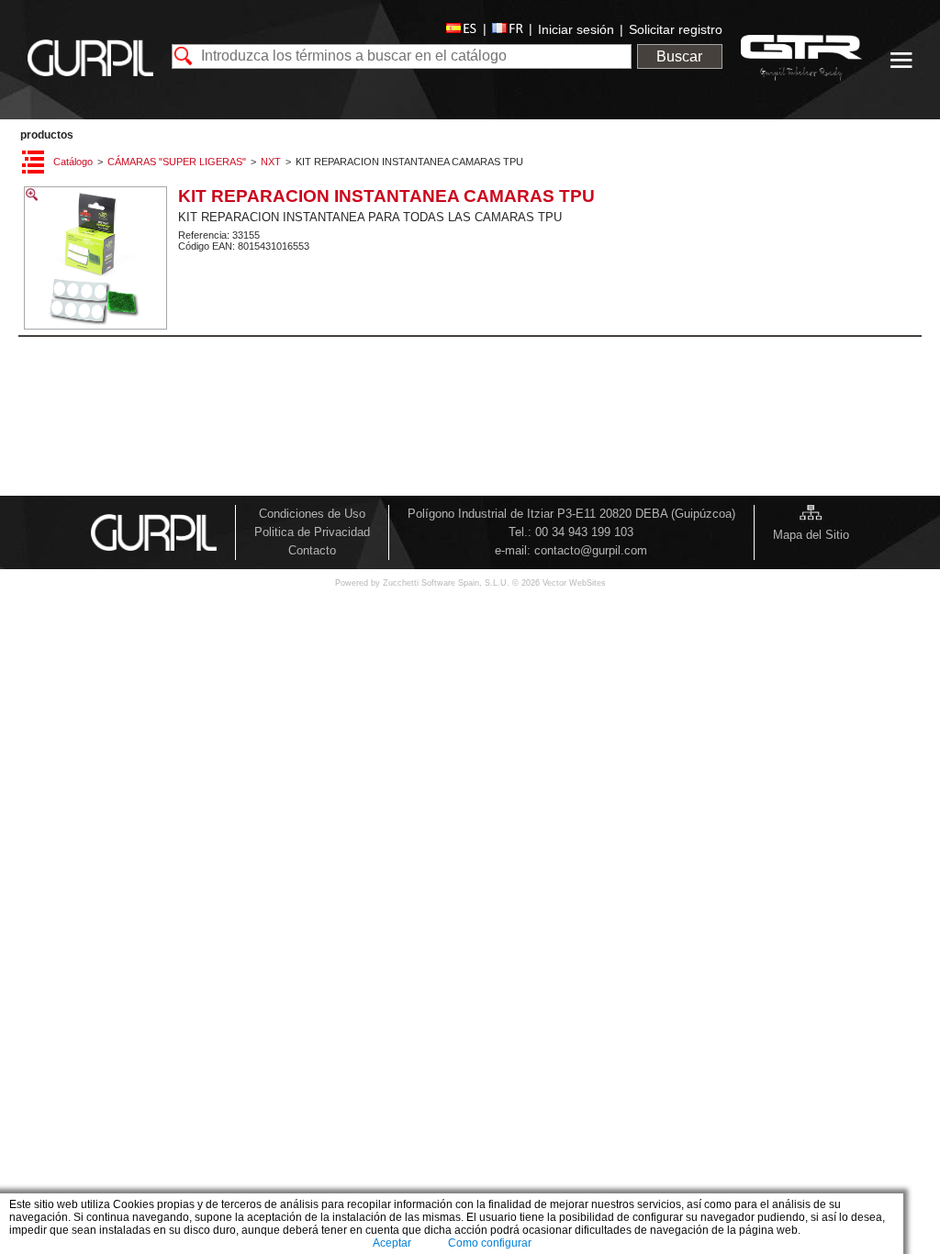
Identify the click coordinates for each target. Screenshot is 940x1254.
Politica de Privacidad (312, 532)
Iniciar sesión (576, 29)
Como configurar (490, 1243)
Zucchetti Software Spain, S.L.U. (447, 583)
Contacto (312, 550)
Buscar (679, 56)
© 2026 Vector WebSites (559, 583)
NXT (271, 161)
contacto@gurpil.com (590, 550)
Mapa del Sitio (811, 535)
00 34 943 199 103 (584, 532)
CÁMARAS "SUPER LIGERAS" (176, 161)
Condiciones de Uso (312, 514)
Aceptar (392, 1243)
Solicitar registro (675, 29)
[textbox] (402, 56)
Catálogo (73, 161)
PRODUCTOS (46, 135)
